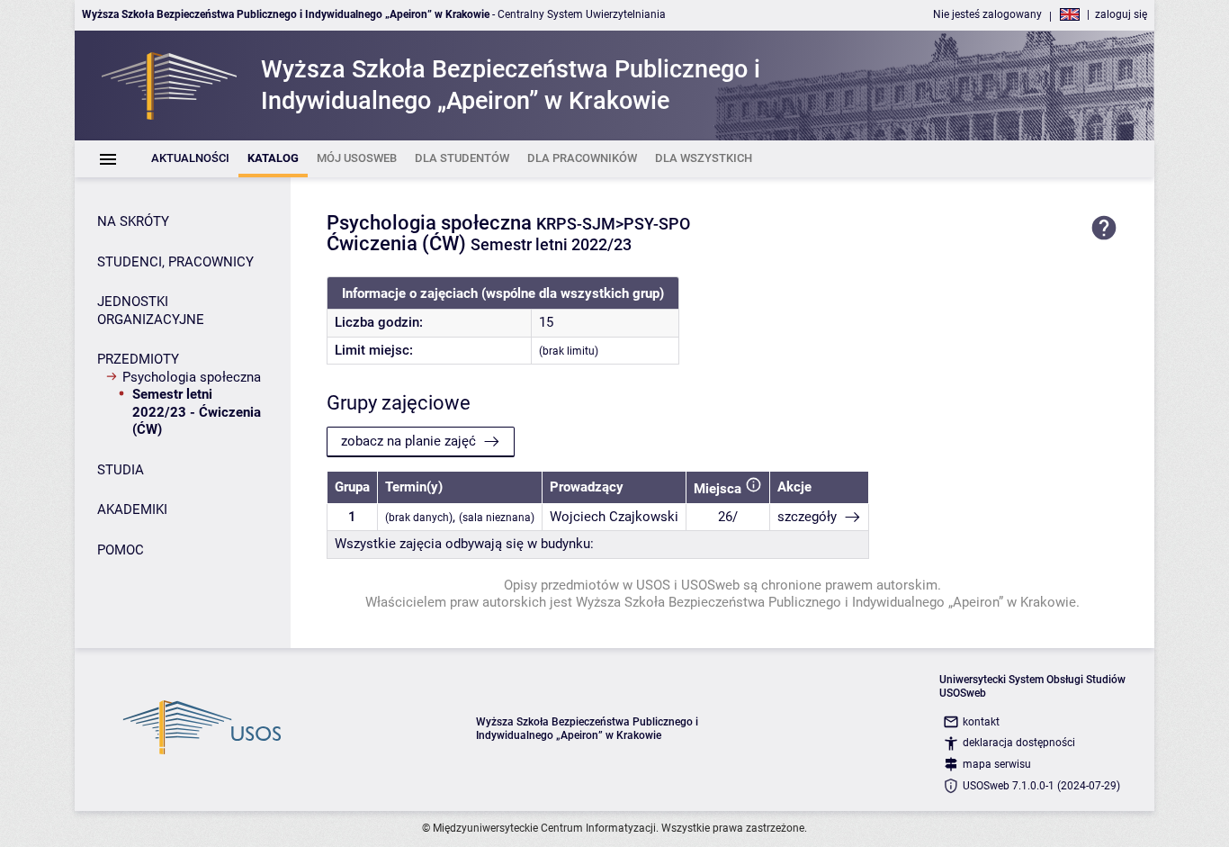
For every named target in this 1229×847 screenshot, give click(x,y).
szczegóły (807, 517)
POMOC (120, 550)
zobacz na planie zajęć (408, 441)
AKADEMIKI (132, 509)
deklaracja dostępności (1019, 742)
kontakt (981, 722)
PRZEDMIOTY (138, 359)
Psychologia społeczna (191, 377)
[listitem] (190, 158)
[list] (614, 158)
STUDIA (120, 470)
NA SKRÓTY (133, 221)
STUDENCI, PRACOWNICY (175, 262)
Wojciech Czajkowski (614, 517)
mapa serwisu (997, 764)
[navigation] (180, 375)
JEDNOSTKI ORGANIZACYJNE (150, 310)
